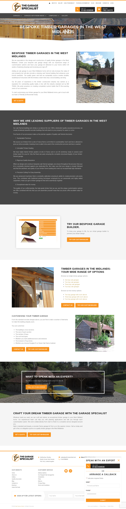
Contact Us (106, 3)
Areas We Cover (16, 487)
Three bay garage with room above (76, 297)
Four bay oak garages (72, 286)
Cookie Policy (110, 506)
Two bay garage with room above (76, 295)
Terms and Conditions (44, 485)
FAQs (39, 479)
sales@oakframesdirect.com (68, 457)
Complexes (53, 15)
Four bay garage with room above (76, 299)
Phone (88, 490)
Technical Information (82, 3)
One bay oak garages (72, 280)
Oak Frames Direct (19, 506)
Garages (16, 15)
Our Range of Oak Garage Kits (46, 475)
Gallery (60, 3)
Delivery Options (42, 473)
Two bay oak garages (72, 282)
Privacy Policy (41, 483)
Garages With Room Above (34, 15)
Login (112, 3)
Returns (40, 481)
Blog (92, 3)
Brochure (98, 3)
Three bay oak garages (72, 284)
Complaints (41, 477)
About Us (54, 3)
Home (49, 3)
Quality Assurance (69, 3)
